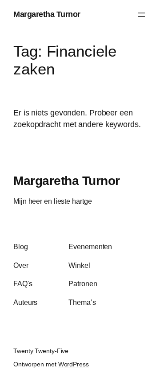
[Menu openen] (141, 14)
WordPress (73, 364)
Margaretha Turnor (46, 14)
